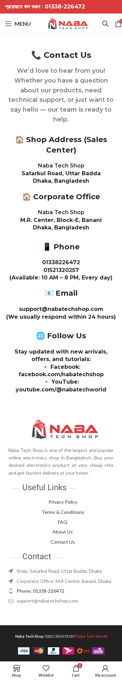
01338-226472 (65, 6)
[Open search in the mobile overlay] (105, 23)
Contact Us (62, 542)
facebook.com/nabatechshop (61, 374)
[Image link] (61, 428)
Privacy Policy (62, 502)
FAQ (62, 522)
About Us (63, 532)
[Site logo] (68, 23)
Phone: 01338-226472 (40, 591)
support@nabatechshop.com (61, 309)
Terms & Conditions (63, 512)
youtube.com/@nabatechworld (61, 389)
